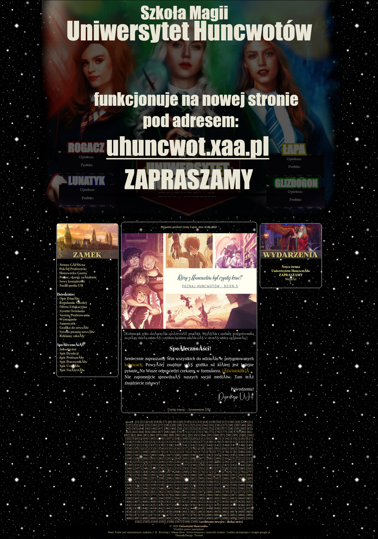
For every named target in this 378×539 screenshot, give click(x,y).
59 (237, 428)
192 (209, 455)
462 (193, 511)
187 (169, 455)
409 (153, 501)
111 (201, 438)
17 (224, 422)
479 (201, 515)
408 (145, 501)
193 (217, 455)
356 (241, 488)
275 (233, 471)
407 (136, 501)
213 (249, 458)
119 (136, 441)
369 (217, 491)
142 (193, 445)
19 (237, 422)
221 (185, 461)
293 (249, 475)
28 (167, 425)
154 (161, 448)
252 (177, 468)
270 (193, 471)
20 (243, 422)
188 (177, 455)
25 (147, 425)
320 (209, 481)
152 (145, 448)
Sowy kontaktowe (72, 281)
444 (177, 508)
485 (249, 515)
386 (225, 495)
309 (249, 478)
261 (249, 468)
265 (153, 471)
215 (136, 461)
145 (217, 445)
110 (193, 438)
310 (128, 481)
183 (136, 455)
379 (169, 495)
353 (217, 488)
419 (233, 501)
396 (177, 498)
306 (225, 478)
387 (233, 495)
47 (160, 428)
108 (177, 438)
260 (241, 468)
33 (198, 425)
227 (233, 461)
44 (141, 428)
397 (185, 498)
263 (136, 471)
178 (225, 451)
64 (141, 431)
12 (193, 422)
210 (225, 458)
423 (136, 505)
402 (225, 498)
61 (249, 428)
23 (135, 425)
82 (127, 435)
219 (169, 461)
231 (136, 465)
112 (209, 438)
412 (177, 501)
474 (161, 515)
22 (128, 425)
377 (153, 495)
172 (177, 451)
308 (241, 478)
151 (136, 448)
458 (161, 511)
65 (147, 431)
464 (209, 511)
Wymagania (68, 319)
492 (177, 518)
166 (128, 451)
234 (161, 465)
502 (138, 521)
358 (128, 491)
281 (153, 475)
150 (128, 448)
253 (185, 468)
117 (249, 438)
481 (217, 515)
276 (241, 471)
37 (224, 425)
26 (154, 425)
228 (241, 461)
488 (145, 518)
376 (145, 495)
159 (201, 448)
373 (249, 491)
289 (217, 475)
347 (169, 488)
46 (154, 428)
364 (177, 491)
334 (193, 485)
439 (136, 508)
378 (161, 495)
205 (185, 458)
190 (193, 455)
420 (241, 501)
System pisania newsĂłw (77, 332)
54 (205, 428)
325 (249, 481)
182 (128, 455)
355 (233, 488)
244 (241, 465)
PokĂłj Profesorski (72, 269)
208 (209, 458)
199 (136, 458)
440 (145, 508)
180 (241, 451)
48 (167, 428)
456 (145, 511)
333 (185, 485)
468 (241, 511)
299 (169, 478)
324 (241, 481)
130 (225, 441)
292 (241, 475)
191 (201, 455)
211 (233, 458)
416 (209, 501)
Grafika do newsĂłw (74, 328)
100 (242, 435)
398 (193, 498)
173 (185, 451)
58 (230, 428)
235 (169, 465)
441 (153, 508)
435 (233, 505)
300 (177, 478)
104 (145, 438)
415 (201, 501)
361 (153, 491)
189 (185, 455)
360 (145, 491)
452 (241, 508)
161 (217, 448)
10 (180, 422)
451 (233, 508)
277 (249, 471)
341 (249, 485)
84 (139, 435)
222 (193, 461)
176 (209, 451)
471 (136, 515)
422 (128, 505)
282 (161, 475)
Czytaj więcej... (177, 409)
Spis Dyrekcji (69, 353)
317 (185, 481)
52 (192, 428)
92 (190, 435)
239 (201, 465)
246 (128, 468)
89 (171, 435)
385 (217, 495)
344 (145, 488)
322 (225, 481)
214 (128, 461)
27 (160, 425)
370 (225, 491)
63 (135, 431)
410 (161, 501)
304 (209, 478)
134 (128, 445)
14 (205, 422)
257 (217, 468)
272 (209, 471)
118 (128, 441)
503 (146, 521)
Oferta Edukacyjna (73, 307)
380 (177, 495)
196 (241, 455)
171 (169, 451)
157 (185, 448)
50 (179, 428)
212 (241, 458)
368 (209, 491)
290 (225, 475)
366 (193, 491)
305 (217, 478)
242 (225, 465)
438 (128, 508)
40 (243, 425)
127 (201, 441)
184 (145, 455)
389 (249, 495)
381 (185, 495)
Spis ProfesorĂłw (71, 358)
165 (249, 448)
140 (177, 445)
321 (217, 481)
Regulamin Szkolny (73, 303)
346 (161, 488)
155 (169, 448)
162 (225, 448)
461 (185, 511)
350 (193, 488)
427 (169, 505)
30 (179, 425)
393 (153, 498)
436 (241, 505)
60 (243, 428)
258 (225, 468)
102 (128, 438)
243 (233, 465)
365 (185, 491)
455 (136, 511)
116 (241, 438)
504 (154, 521)
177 (217, 451)
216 (145, 461)
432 (209, 505)
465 (217, 511)
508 (186, 521)
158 (193, 448)
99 (235, 435)
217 (153, 461)
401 (217, 498)
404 (241, 498)
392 (145, 498)
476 (177, 515)
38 (230, 425)
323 (233, 481)
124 (177, 441)
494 (193, 518)
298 (161, 478)
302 (193, 478)
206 (193, 458)
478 (193, 515)
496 (209, 518)
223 (201, 461)
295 (136, 478)
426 (161, 505)
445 (185, 508)
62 (128, 431)
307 (233, 478)
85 (146, 435)
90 (178, 435)
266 (161, 471)
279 (136, 475)
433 (217, 505)
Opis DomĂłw (69, 299)
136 (145, 445)
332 (177, 485)
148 (241, 445)
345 (153, 488)
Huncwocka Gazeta (73, 273)
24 (141, 425)
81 (249, 431)
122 (161, 441)
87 (158, 435)
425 (153, 505)
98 (229, 435)
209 (217, 458)
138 (161, 445)
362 (161, 491)
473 (153, 515)
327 (136, 485)
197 (249, 455)
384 (209, 495)
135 (136, 445)
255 (201, 468)
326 (128, 485)
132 (241, 441)
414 (193, 501)
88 (165, 435)
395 (169, 498)
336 (209, 485)
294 (128, 478)
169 (153, 451)
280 (145, 475)
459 (169, 511)
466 (225, 511)
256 (209, 468)
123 (169, 441)
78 (230, 431)
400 (209, 498)
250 (161, 468)
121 (153, 441)
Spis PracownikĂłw (73, 362)
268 (177, 471)
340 (241, 485)
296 (145, 478)
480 (209, 515)
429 (185, 505)
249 (153, 468)
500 (241, 518)
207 (201, 458)
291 (233, 475)
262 (128, 471)
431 (201, 505)
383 (201, 495)
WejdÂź (290, 279)
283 (169, 475)
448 (209, 508)
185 (153, 455)
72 (192, 431)
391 (136, 498)
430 (193, 505)
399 (201, 498)
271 (201, 471)
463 (201, 511)
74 (205, 431)
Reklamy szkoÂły (71, 336)
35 (211, 425)
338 (225, 485)
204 (177, 458)
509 (194, 521)
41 (249, 425)
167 (136, 451)
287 (201, 475)
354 (225, 488)
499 (233, 518)
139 (169, 445)
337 (217, 485)
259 (233, 468)
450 (225, 508)
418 (225, 501)
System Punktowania (74, 315)
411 (169, 501)
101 (250, 435)
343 (136, 488)
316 (177, 481)
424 (145, 505)
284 (177, 475)
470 (128, 515)
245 (249, 465)
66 (154, 431)
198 (128, 458)
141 (185, 445)
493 (185, 518)
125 (185, 441)
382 (193, 495)
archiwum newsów (212, 521)
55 (211, 428)
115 (233, 438)
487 (136, 518)
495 (201, 518)
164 (241, 448)
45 (147, 428)
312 (145, 481)
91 (184, 435)
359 (136, 491)
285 (185, 475)
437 (249, 505)
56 (217, 428)
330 (161, 485)
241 (217, 465)
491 (169, 518)
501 (249, 518)
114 (225, 438)
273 (217, 471)
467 (233, 511)
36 (217, 425)
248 (145, 468)
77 (224, 431)
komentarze (196, 409)
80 (243, 431)
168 (145, 451)
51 (186, 428)
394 (161, 498)
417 (217, 501)
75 (211, 431)
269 (185, 471)
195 (233, 455)
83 (133, 435)
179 (233, 451)
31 (186, 425)
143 (201, 445)
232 (145, 465)
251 (169, 468)
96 (216, 435)
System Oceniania (72, 311)
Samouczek (67, 323)
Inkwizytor (68, 349)
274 (225, 471)
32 (192, 425)
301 (185, 478)
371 (233, 491)
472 (145, 515)
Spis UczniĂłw (69, 366)
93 (197, 435)
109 (185, 438)
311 (136, 481)
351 (201, 488)
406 (128, 501)
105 (153, 438)
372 (241, 491)
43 (135, 428)
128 (209, 441)
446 (193, 508)
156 (177, 448)
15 (212, 422)
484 (241, 515)
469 (249, 511)
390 (128, 498)
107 (169, 438)
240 (209, 465)
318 (193, 481)
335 (201, 485)
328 (145, 485)
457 (153, 511)
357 (249, 488)
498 (225, 518)
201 (153, 458)
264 (145, 471)
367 (201, 491)
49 (173, 428)
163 (233, 448)
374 (128, 495)
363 (169, 491)
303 (201, 478)
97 (222, 435)
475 (169, 515)
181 (249, 451)
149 (249, 445)
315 (169, 481)
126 (193, 441)
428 (177, 505)
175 (201, 451)
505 (162, 521)
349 (185, 488)
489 (153, 518)
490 (161, 518)
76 (217, 431)
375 (136, 495)
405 (249, 498)
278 (128, 475)
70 (179, 431)
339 (233, 485)
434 (225, 505)
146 (225, 445)
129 (217, 441)
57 (224, 428)
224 (209, 461)
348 (177, 488)
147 (233, 445)
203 (169, 458)
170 (161, 451)
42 (128, 428)
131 (233, 441)
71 (186, 431)
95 (209, 435)
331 (169, 485)
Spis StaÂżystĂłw (72, 370)
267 (169, 471)
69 (173, 431)
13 (199, 422)
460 (177, 511)
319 (201, 481)
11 (186, 422)
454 (128, 511)
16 (218, 422)
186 (161, 455)
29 (173, 425)
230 (128, 465)
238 (193, 465)
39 (237, 425)
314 (161, 481)
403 (233, 498)
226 (225, 461)
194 (225, 455)
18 (231, 422)
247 (136, 468)
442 (161, 508)
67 (160, 431)
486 (128, 518)
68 (167, 431)
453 (249, 508)
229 (249, 461)
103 (136, 438)
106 (161, 438)
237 (185, 465)
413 (185, 501)
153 (153, 448)
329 (153, 485)
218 (161, 461)
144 (209, 445)
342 (128, 488)
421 (249, 501)
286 (193, 475)
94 (203, 435)
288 (209, 475)
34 (205, 425)
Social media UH (71, 286)
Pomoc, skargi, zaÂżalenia (77, 277)
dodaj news (234, 521)
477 (185, 515)
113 (217, 438)
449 (217, 508)
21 (250, 422)
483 (233, 515)
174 (193, 451)
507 (178, 521)
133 (249, 441)
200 (145, 458)
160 (209, 448)
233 (153, 465)
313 (153, 481)
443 (169, 508)
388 (241, 495)
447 (201, 508)
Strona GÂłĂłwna (72, 265)
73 (198, 431)
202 (161, 458)
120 (145, 441)
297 (153, 478)
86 (152, 435)
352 (209, 488)
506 (170, 521)
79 (237, 431)
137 (153, 445)
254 (193, 468)
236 (177, 465)
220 (177, 461)
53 (198, 428)
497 (217, 518)
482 (225, 515)
